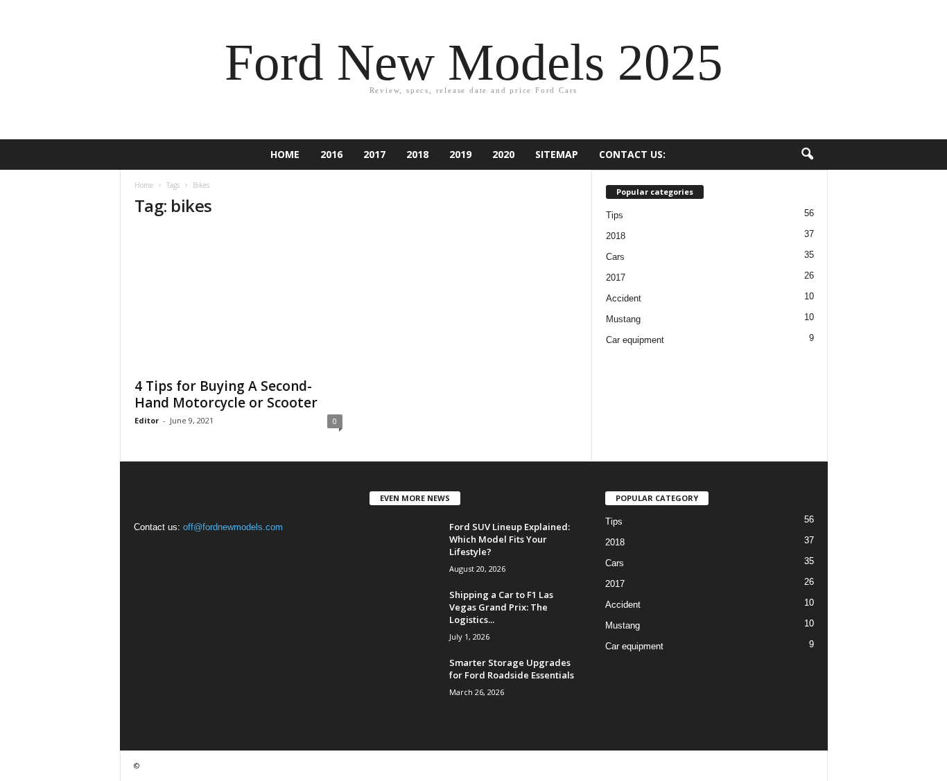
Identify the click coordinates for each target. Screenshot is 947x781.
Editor (146, 420)
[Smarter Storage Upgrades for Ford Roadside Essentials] (404, 682)
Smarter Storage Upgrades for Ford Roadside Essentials (511, 668)
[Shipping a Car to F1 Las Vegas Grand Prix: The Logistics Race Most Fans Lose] (404, 614)
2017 (374, 154)
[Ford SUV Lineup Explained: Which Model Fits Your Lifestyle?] (404, 546)
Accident (623, 298)
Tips (614, 215)
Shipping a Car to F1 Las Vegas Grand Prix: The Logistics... (501, 607)
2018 (417, 154)
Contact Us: (632, 154)
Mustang (623, 319)
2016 (331, 154)
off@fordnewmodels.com (233, 527)
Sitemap (556, 154)
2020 (503, 154)
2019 (460, 154)
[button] (807, 154)
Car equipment (635, 340)
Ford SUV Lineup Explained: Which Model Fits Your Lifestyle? (509, 539)
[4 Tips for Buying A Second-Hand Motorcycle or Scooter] (238, 300)
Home (284, 154)
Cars (615, 257)
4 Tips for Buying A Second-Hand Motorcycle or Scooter (226, 394)
